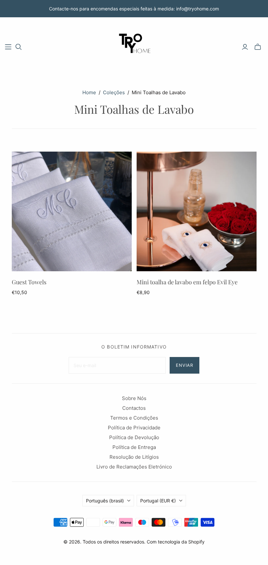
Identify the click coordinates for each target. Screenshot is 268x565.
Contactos (134, 408)
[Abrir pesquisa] (18, 47)
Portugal (158, 500)
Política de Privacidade (134, 427)
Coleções (114, 92)
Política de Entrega (134, 447)
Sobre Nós (134, 398)
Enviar (184, 365)
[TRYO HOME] (134, 46)
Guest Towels (29, 282)
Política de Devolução (134, 437)
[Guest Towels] (72, 211)
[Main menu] (8, 47)
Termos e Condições (134, 418)
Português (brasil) (105, 500)
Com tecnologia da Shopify (176, 541)
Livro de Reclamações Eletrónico (134, 467)
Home (89, 92)
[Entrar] (245, 47)
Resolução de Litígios (134, 457)
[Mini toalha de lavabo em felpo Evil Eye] (197, 211)
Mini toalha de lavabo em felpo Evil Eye (187, 282)
